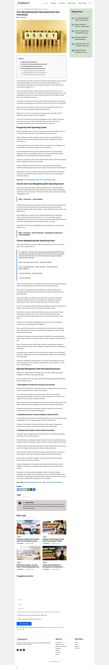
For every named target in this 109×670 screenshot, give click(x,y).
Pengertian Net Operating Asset (29, 62)
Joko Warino (23, 17)
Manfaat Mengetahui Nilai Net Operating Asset (33, 68)
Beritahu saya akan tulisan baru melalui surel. (29, 619)
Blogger (53, 3)
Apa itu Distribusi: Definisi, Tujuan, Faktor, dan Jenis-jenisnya (82, 26)
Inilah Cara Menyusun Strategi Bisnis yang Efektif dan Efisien (81, 33)
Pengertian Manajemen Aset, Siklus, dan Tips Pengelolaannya (43, 482)
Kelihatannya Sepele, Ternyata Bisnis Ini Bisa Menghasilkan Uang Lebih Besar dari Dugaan (28, 567)
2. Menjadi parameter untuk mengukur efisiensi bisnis (35, 72)
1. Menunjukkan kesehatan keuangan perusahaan (34, 70)
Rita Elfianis (20, 543)
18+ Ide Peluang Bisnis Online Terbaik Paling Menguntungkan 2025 (82, 20)
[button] (90, 3)
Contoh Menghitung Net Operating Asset (31, 66)
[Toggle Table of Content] (63, 59)
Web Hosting (82, 3)
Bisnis (46, 3)
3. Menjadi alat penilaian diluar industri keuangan (34, 74)
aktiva (33, 87)
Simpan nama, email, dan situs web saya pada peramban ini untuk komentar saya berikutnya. (39, 612)
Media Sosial (71, 3)
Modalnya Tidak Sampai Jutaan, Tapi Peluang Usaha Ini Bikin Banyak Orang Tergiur (53, 541)
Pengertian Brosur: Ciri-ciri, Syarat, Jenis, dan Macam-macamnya (82, 45)
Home (18, 9)
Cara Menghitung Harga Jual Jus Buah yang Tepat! (40, 179)
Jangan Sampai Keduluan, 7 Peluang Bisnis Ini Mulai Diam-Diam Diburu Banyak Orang (53, 567)
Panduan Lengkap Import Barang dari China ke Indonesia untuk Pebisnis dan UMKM (28, 541)
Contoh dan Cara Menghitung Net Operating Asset (34, 64)
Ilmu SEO (62, 3)
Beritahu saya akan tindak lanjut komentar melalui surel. (32, 615)
